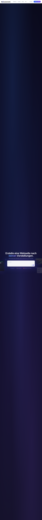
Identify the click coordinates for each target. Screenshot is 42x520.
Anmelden (31, 1)
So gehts (19, 1)
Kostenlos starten (37, 1)
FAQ (25, 1)
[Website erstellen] (33, 265)
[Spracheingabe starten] (31, 265)
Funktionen (14, 1)
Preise (23, 1)
